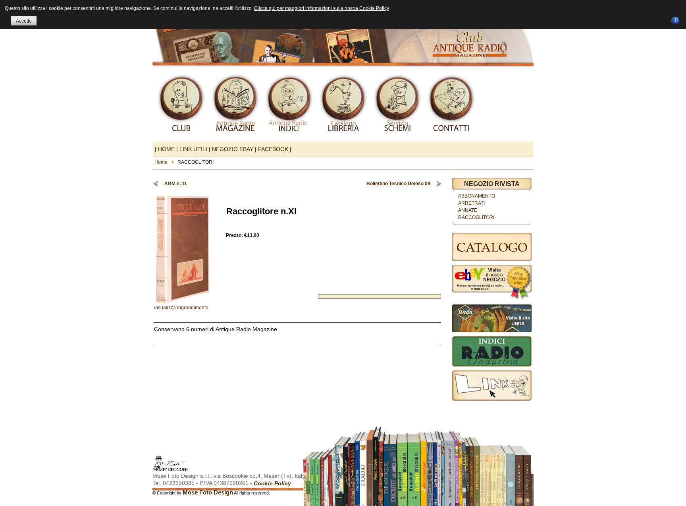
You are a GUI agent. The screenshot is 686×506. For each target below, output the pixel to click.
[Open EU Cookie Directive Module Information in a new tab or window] (675, 19)
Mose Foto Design (208, 492)
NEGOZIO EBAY (232, 149)
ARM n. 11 (175, 183)
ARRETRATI (471, 203)
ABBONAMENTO (476, 196)
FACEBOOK (273, 149)
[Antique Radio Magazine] (343, 35)
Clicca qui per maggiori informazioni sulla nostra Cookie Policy (321, 8)
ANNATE (467, 210)
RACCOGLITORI (476, 217)
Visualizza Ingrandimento (181, 307)
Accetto (24, 21)
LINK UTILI (193, 149)
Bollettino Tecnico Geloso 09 (398, 183)
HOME (166, 149)
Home (161, 162)
